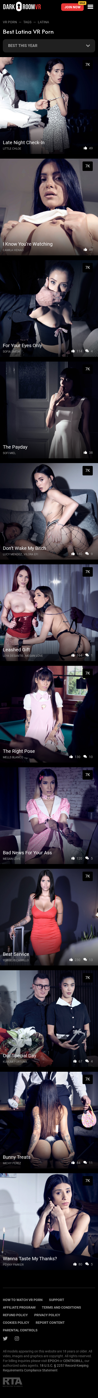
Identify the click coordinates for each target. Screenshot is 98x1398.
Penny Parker (13, 1264)
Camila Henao (13, 250)
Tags (27, 22)
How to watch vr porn (23, 1300)
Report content (50, 1322)
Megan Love (34, 656)
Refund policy (15, 1315)
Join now (74, 6)
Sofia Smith (11, 351)
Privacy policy (47, 1315)
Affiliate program (19, 1307)
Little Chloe (12, 148)
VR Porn (10, 22)
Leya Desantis (13, 656)
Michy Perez (12, 1163)
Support (56, 1300)
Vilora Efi (31, 554)
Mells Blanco (13, 757)
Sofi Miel (9, 453)
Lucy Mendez (12, 554)
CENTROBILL (73, 1361)
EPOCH (53, 1361)
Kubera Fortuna (15, 1061)
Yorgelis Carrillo (16, 960)
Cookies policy (16, 1322)
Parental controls (20, 1330)
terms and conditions (61, 1307)
